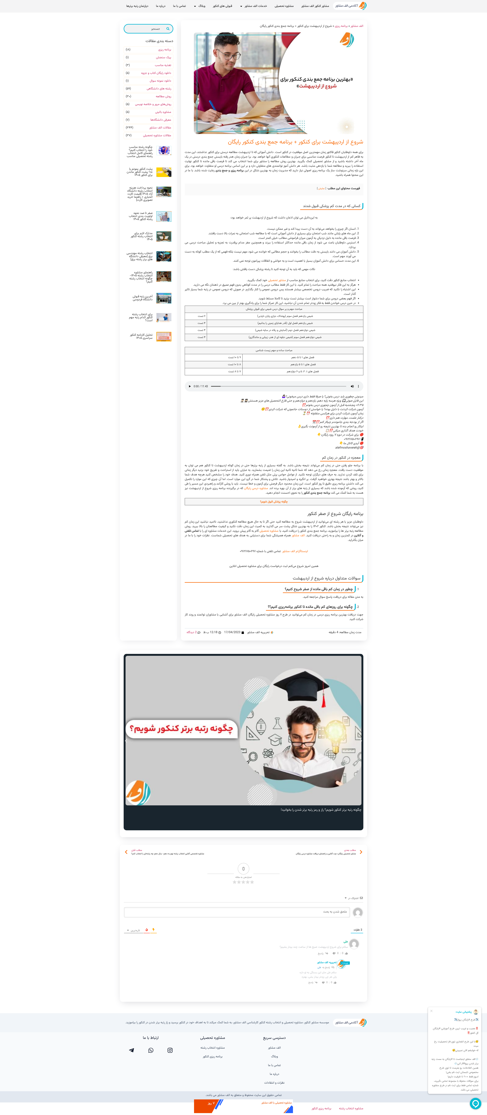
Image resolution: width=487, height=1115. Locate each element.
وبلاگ (201, 6)
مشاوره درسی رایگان (256, 488)
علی (319, 967)
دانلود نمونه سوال (160, 81)
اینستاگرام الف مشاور (295, 551)
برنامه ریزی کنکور (213, 1056)
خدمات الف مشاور (256, 6)
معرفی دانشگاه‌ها (160, 120)
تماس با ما (179, 6)
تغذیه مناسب (163, 65)
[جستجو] (168, 29)
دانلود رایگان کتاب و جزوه (156, 73)
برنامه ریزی (341, 26)
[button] (126, 740)
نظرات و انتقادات (274, 1083)
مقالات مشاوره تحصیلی (157, 135)
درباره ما (161, 6)
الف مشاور (357, 26)
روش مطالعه (163, 96)
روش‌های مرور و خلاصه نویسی (153, 104)
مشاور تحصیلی (277, 280)
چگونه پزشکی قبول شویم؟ (274, 502)
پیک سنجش (163, 57)
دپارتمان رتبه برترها (137, 6)
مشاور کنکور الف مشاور (315, 6)
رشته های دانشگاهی (159, 89)
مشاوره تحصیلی (284, 6)
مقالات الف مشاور (160, 128)
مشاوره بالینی (163, 112)
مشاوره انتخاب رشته (213, 1048)
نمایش (321, 188)
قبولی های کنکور (222, 6)
